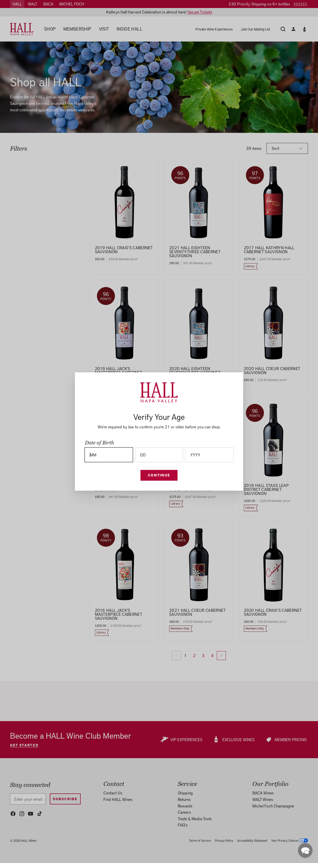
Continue (159, 475)
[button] (305, 850)
